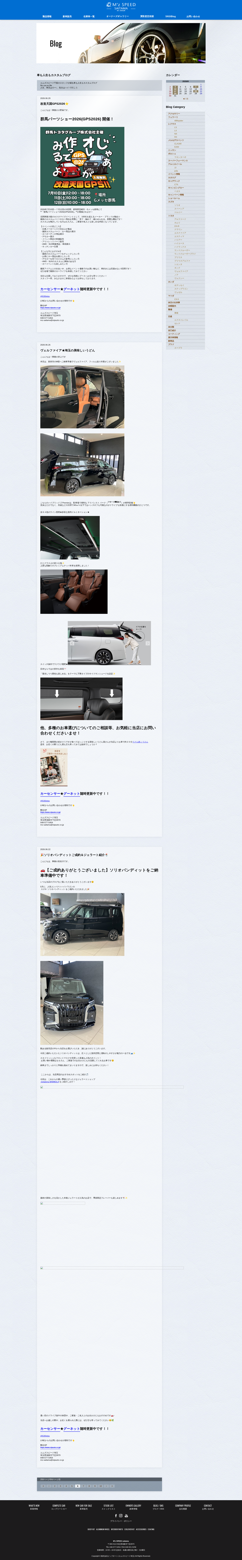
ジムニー (178, 212)
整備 (170, 309)
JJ (175, 167)
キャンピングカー (176, 188)
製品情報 (47, 16)
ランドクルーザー (182, 250)
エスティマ (179, 236)
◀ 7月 (185, 99)
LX (175, 130)
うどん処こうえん (140, 742)
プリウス (178, 257)
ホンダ (171, 282)
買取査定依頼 (147, 16)
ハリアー (178, 240)
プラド (171, 344)
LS (175, 127)
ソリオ (177, 205)
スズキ (171, 202)
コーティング (174, 334)
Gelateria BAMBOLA (49, 1082)
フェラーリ (173, 117)
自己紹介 (172, 330)
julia (176, 171)
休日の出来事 (174, 302)
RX (175, 137)
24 (175, 93)
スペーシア (179, 209)
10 (101, 1486)
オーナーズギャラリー (117, 16)
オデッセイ (179, 285)
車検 (176, 313)
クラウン (178, 229)
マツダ (171, 296)
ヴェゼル (178, 292)
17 (175, 91)
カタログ (172, 177)
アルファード (180, 219)
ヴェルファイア (181, 271)
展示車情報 (173, 337)
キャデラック (174, 181)
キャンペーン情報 (176, 195)
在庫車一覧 (89, 16)
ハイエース (179, 243)
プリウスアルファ (182, 261)
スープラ (178, 348)
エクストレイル (181, 320)
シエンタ (178, 264)
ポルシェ (172, 153)
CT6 (176, 184)
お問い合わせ (193, 16)
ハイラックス (180, 247)
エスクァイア (180, 233)
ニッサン (172, 150)
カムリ (177, 223)
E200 (176, 147)
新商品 (171, 341)
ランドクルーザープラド (185, 254)
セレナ (177, 323)
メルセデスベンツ (176, 140)
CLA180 (178, 144)
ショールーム (174, 198)
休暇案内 (172, 306)
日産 (170, 316)
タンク (177, 268)
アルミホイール (175, 164)
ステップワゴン (181, 289)
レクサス (172, 124)
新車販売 (67, 16)
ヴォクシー (179, 278)
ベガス (177, 191)
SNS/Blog (170, 16)
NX (175, 134)
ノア (176, 275)
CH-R (176, 226)
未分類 (171, 327)
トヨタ (171, 216)
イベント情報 (174, 174)
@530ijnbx (45, 296)
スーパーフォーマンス (178, 160)
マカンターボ (180, 157)
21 (196, 91)
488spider (178, 120)
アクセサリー (174, 114)
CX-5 (176, 299)
